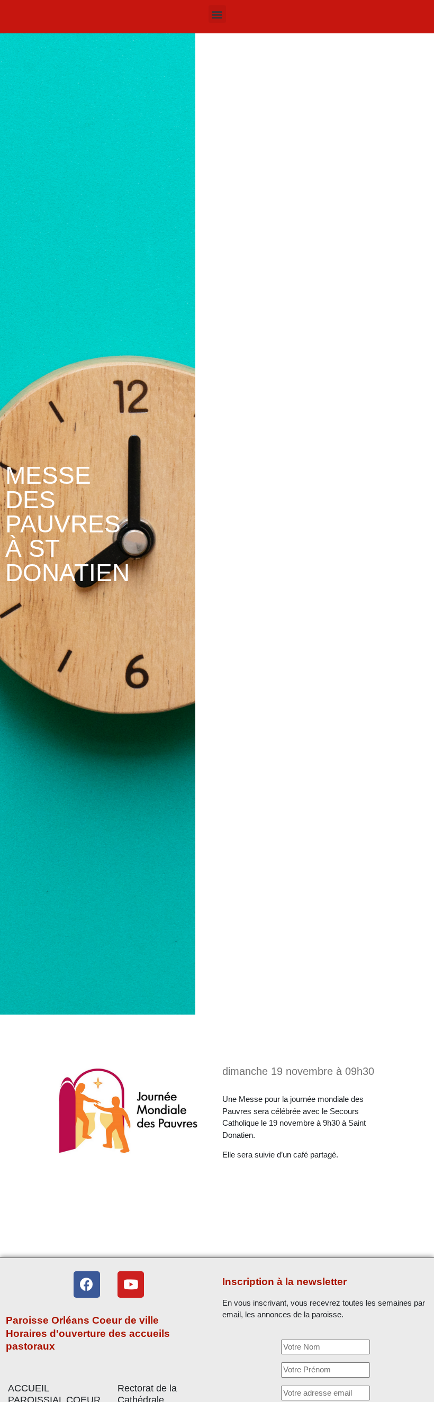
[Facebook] (87, 1284)
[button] (217, 14)
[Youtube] (130, 1284)
